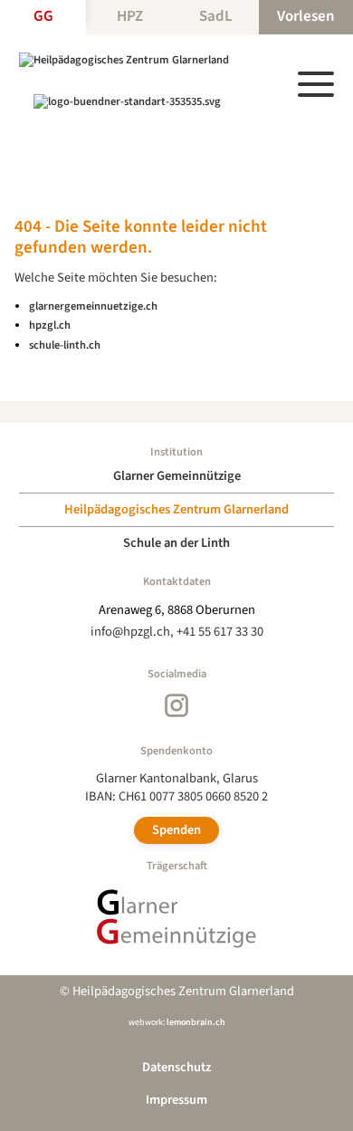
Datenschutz (176, 1067)
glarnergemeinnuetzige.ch (93, 306)
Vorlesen (306, 16)
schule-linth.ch (64, 345)
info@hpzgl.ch (130, 631)
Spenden (176, 829)
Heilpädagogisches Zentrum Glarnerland (176, 509)
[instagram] (176, 705)
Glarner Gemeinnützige (177, 475)
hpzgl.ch (50, 325)
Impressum (176, 1099)
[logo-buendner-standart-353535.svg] (127, 101)
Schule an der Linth (176, 542)
